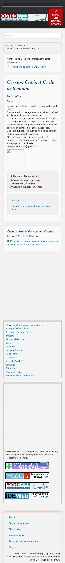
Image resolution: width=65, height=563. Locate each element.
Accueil (10, 45)
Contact (12, 547)
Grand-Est (10, 346)
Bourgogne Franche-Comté (18, 332)
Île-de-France (12, 353)
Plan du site (15, 529)
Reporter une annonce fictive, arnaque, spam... (31, 207)
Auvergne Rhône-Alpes (16, 328)
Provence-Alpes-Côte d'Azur (19, 375)
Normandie (10, 357)
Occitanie (10, 364)
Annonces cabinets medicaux (23, 541)
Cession (21, 45)
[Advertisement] (32, 287)
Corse (8, 342)
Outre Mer (10, 368)
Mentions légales (17, 535)
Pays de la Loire (13, 371)
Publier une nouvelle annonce (56, 19)
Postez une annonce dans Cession (28, 66)
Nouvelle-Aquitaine (14, 361)
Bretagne (9, 335)
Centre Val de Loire (14, 339)
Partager (16, 200)
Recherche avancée (19, 523)
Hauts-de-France (13, 350)
